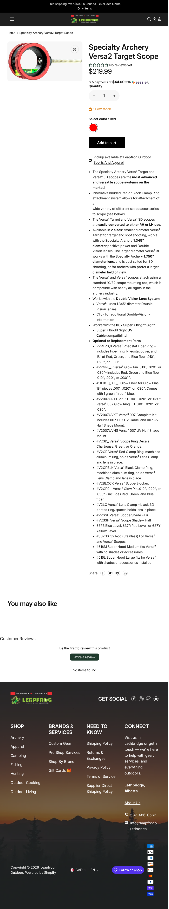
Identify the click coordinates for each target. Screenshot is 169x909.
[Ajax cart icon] (154, 19)
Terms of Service (101, 776)
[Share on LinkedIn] (125, 573)
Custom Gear (60, 743)
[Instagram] (141, 698)
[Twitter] (110, 573)
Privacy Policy (99, 767)
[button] (98, 65)
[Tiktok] (148, 698)
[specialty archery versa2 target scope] (74, 49)
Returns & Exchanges (96, 755)
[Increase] (114, 95)
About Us (132, 803)
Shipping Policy (100, 743)
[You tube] (156, 698)
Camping (18, 755)
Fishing (16, 764)
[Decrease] (94, 95)
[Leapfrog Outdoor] (85, 19)
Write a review (84, 657)
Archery (17, 737)
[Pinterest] (117, 573)
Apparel (17, 746)
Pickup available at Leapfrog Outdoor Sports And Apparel (122, 159)
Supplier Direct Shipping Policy (100, 788)
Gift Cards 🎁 (60, 770)
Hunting (17, 773)
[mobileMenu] (11, 19)
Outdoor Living (23, 792)
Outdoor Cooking (25, 782)
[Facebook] (102, 573)
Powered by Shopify (40, 872)
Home (11, 32)
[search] (149, 19)
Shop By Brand (61, 761)
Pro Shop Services (64, 752)
